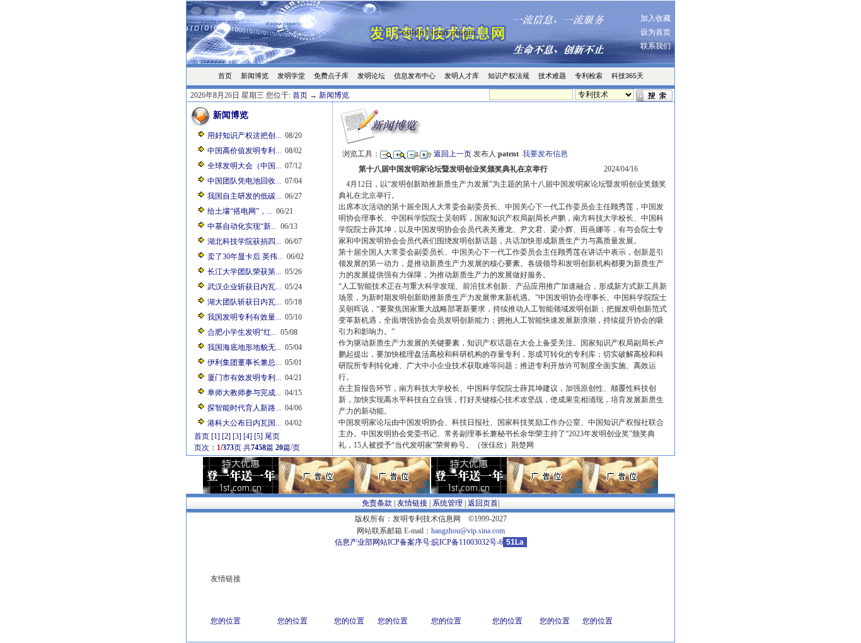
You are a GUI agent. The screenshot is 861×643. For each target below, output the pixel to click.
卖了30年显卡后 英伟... (245, 256)
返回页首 (483, 503)
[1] (215, 436)
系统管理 (447, 503)
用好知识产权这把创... (244, 135)
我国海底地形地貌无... (244, 347)
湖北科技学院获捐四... (244, 241)
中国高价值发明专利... (244, 150)
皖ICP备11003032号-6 (467, 542)
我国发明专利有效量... (244, 317)
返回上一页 (452, 153)
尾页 (272, 436)
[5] (258, 436)
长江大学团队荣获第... (244, 271)
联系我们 (655, 46)
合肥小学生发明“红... (242, 332)
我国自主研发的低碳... (244, 196)
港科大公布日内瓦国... (244, 423)
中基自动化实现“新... (242, 226)
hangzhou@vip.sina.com (468, 530)
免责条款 (377, 503)
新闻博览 (334, 95)
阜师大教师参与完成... (244, 392)
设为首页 (655, 32)
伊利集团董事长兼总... (244, 362)
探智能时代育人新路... (244, 407)
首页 (300, 95)
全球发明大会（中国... (244, 165)
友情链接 (412, 503)
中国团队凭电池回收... (244, 181)
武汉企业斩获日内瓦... (244, 286)
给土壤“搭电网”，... (239, 211)
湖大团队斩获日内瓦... (244, 302)
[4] (247, 436)
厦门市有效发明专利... (244, 377)
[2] (226, 436)
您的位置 (226, 621)
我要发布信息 (545, 153)
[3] (237, 436)
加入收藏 (655, 18)
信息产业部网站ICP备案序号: (383, 542)
